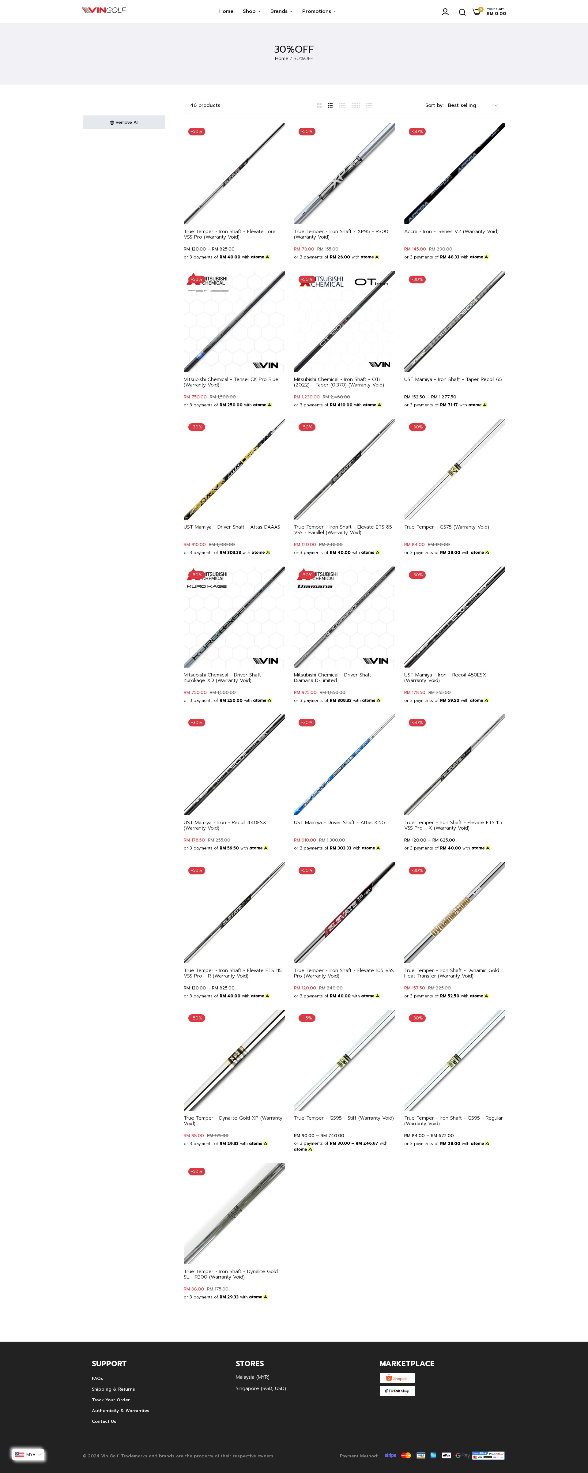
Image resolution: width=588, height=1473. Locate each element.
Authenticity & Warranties (120, 1410)
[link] (274, 134)
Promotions (317, 11)
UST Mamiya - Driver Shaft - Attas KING (339, 822)
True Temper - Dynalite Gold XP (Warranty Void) (233, 1120)
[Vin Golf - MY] (104, 11)
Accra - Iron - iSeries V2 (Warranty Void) (451, 231)
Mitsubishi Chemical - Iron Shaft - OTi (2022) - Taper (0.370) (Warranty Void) (339, 382)
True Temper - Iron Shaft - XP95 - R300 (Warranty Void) (341, 234)
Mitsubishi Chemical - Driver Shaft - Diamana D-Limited (334, 677)
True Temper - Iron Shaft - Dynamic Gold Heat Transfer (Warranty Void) (451, 973)
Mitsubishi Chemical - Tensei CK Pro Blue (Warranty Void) (231, 382)
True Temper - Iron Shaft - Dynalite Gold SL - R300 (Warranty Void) (231, 1274)
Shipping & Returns (113, 1389)
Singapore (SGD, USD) (261, 1388)
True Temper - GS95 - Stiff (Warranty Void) (344, 1118)
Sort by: (434, 105)
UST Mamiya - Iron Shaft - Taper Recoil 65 (453, 379)
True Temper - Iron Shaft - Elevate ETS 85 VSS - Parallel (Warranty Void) (343, 529)
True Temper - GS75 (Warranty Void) (446, 527)
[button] (124, 122)
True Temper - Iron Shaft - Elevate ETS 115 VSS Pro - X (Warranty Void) (453, 825)
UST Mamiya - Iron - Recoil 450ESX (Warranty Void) (445, 677)
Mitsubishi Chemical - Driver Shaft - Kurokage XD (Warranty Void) (224, 677)
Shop (250, 11)
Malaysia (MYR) (253, 1377)
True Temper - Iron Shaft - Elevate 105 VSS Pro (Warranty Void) (344, 973)
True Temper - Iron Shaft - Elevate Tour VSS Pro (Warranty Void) (230, 234)
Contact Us (104, 1421)
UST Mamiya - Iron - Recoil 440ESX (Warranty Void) (225, 825)
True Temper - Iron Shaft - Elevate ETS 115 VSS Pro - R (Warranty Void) (233, 973)
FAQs (97, 1378)
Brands (279, 11)
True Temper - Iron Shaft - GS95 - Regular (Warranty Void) (453, 1120)
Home (226, 11)
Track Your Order (111, 1400)
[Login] (446, 12)
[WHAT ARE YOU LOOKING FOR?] (462, 12)
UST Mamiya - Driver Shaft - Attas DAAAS (232, 527)
